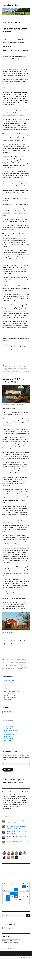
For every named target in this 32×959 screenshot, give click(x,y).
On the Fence (8, 689)
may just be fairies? (12, 831)
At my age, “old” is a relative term (13, 380)
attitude (4, 662)
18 (8, 896)
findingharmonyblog (14, 828)
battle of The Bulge (8, 366)
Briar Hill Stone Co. (18, 366)
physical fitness (6, 371)
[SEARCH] (28, 915)
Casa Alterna (7, 743)
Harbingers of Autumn (10, 687)
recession (4, 667)
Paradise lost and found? (13, 821)
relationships (13, 371)
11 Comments (19, 668)
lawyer (18, 369)
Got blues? (9, 836)
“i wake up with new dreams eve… (16, 841)
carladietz (7, 732)
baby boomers (10, 662)
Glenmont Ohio (18, 368)
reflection (9, 667)
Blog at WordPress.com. (17, 948)
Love (24, 664)
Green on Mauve (9, 682)
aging (17, 660)
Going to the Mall (9, 699)
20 (16, 896)
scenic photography (21, 667)
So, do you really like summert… (15, 826)
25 (8, 899)
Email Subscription (9, 751)
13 (16, 893)
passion (19, 665)
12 (12, 893)
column (27, 659)
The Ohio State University (23, 371)
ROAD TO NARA (8, 726)
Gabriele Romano (9, 734)
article (27, 365)
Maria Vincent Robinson (11, 730)
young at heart (12, 373)
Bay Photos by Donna (10, 724)
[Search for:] (14, 915)
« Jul (8, 905)
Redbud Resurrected (10, 695)
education (14, 664)
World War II (5, 373)
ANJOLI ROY (7, 740)
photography (5, 660)
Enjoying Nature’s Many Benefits (14, 685)
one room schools (12, 665)
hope (18, 664)
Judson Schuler (13, 369)
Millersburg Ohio (25, 369)
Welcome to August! (10, 693)
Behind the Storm (9, 680)
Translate (15, 942)
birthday (16, 662)
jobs (21, 664)
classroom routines (7, 664)
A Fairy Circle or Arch (10, 697)
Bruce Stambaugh (9, 365)
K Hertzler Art (8, 728)
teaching (4, 668)
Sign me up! (7, 769)
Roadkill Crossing (10, 5)
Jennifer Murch (8, 736)
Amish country (23, 660)
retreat (14, 667)
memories (4, 665)
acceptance (13, 660)
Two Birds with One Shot (11, 691)
